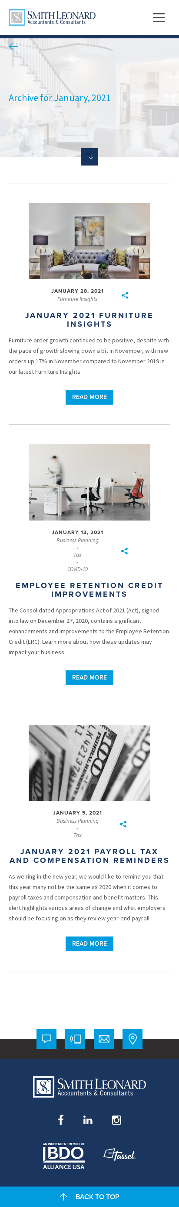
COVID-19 (77, 569)
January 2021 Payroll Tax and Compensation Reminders (90, 856)
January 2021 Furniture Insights (89, 320)
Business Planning (77, 541)
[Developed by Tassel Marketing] (119, 1156)
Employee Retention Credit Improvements (89, 590)
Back (13, 46)
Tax (77, 555)
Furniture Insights (77, 299)
